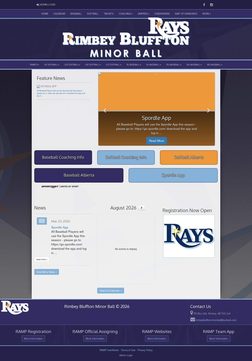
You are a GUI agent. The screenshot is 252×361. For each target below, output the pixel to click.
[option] (60, 186)
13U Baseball (173, 64)
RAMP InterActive (109, 350)
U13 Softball (71, 64)
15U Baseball (193, 64)
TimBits (33, 64)
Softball (93, 13)
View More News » (47, 272)
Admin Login (126, 355)
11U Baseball (152, 64)
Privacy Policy (145, 350)
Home (44, 13)
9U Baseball (133, 64)
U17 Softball (113, 64)
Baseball (76, 13)
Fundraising (162, 13)
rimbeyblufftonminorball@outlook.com (216, 320)
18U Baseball (214, 64)
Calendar (59, 13)
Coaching (125, 13)
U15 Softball (92, 64)
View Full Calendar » (110, 290)
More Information (33, 338)
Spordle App (59, 227)
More (205, 13)
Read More (156, 140)
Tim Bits (109, 13)
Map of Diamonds (186, 13)
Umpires (143, 13)
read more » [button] (41, 259)
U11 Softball (51, 64)
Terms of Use (128, 350)
